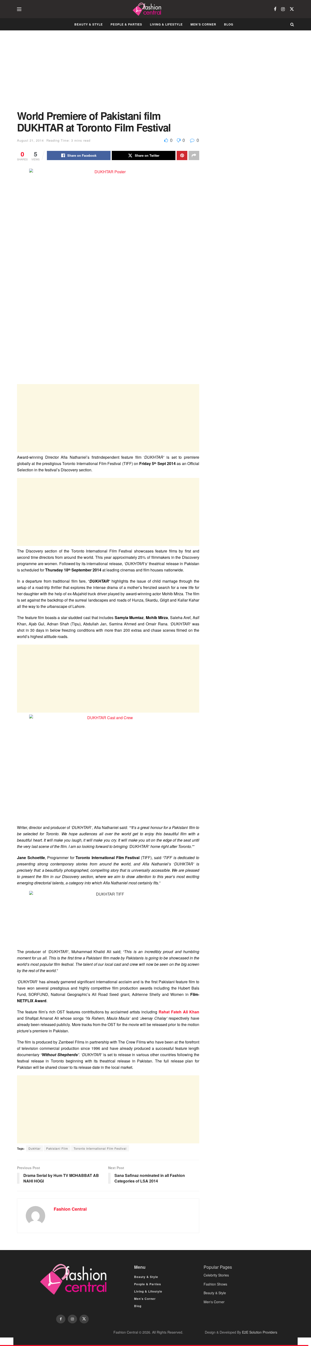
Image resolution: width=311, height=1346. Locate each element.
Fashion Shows (215, 1284)
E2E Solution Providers (259, 1332)
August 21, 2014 (30, 140)
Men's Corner (214, 1301)
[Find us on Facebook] (275, 9)
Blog (228, 24)
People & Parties (126, 24)
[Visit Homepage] (148, 9)
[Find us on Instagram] (283, 9)
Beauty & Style (88, 24)
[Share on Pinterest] (182, 155)
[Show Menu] (19, 9)
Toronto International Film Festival (100, 1148)
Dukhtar (34, 1148)
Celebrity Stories (216, 1275)
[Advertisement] (108, 74)
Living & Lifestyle (166, 24)
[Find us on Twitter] (292, 9)
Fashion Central (70, 1209)
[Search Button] (292, 24)
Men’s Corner (203, 24)
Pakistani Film (57, 1148)
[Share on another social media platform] (194, 155)
